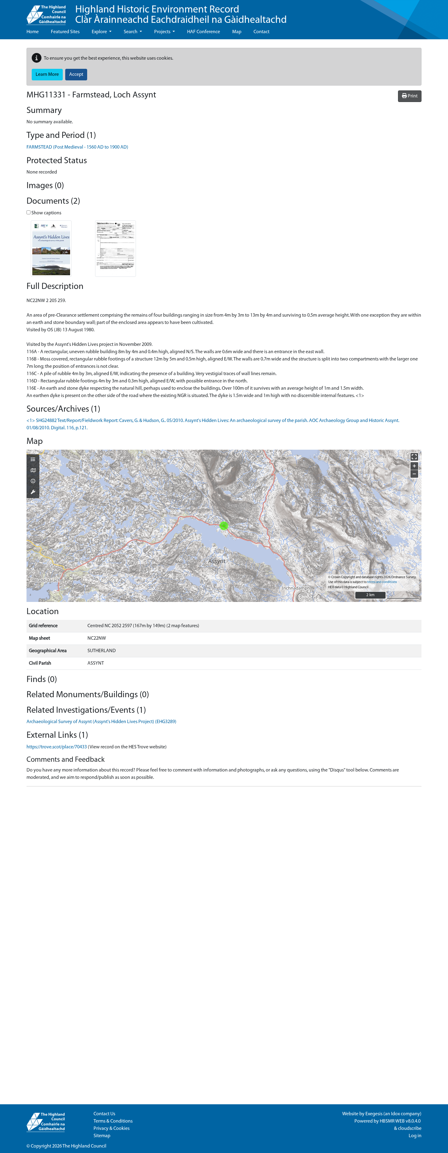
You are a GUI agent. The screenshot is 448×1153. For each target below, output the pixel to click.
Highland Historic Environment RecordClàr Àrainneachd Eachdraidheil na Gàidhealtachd (181, 15)
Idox (395, 1114)
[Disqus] (224, 867)
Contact (261, 32)
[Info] (33, 481)
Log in (415, 1136)
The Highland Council (84, 1146)
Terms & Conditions (113, 1121)
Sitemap (102, 1136)
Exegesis (373, 1114)
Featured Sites (65, 32)
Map (236, 32)
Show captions (45, 213)
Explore (100, 32)
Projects (162, 32)
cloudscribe (409, 1128)
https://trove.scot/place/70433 (57, 747)
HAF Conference (203, 32)
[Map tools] (33, 492)
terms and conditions (382, 582)
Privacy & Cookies (112, 1128)
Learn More (47, 74)
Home (33, 32)
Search (131, 32)
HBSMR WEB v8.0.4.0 (400, 1121)
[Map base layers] (33, 471)
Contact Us (104, 1114)
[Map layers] (33, 460)
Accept (76, 74)
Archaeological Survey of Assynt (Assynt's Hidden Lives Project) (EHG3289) (101, 721)
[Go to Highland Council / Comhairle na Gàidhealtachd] (46, 12)
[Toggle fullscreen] (414, 457)
